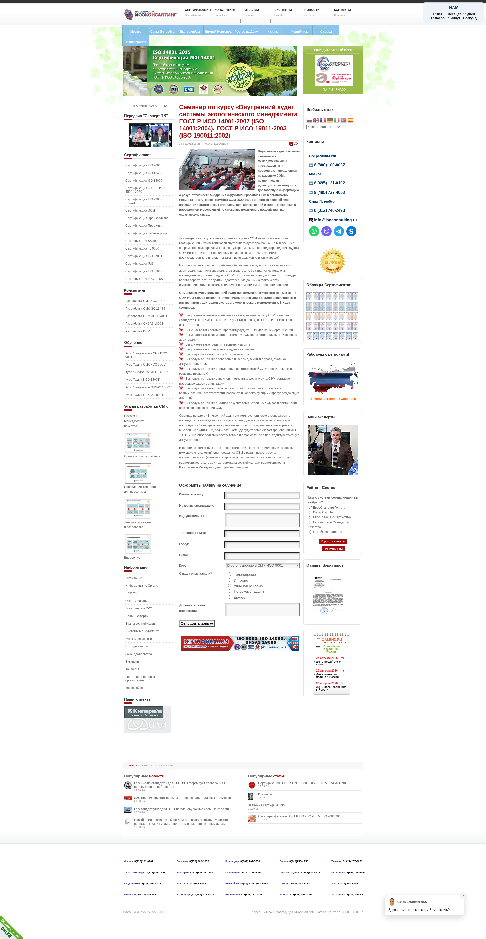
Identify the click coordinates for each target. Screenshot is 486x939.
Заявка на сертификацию (266, 805)
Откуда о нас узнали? (195, 574)
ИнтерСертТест (324, 512)
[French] (323, 121)
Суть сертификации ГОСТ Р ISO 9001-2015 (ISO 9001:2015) (300, 816)
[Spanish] (350, 121)
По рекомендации (249, 591)
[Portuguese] (343, 121)
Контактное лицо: (192, 494)
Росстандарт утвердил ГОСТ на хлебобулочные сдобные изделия (182, 809)
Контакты (265, 794)
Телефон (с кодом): (193, 533)
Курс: (183, 565)
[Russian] (309, 121)
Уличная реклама (248, 586)
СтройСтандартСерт (328, 532)
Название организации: (196, 505)
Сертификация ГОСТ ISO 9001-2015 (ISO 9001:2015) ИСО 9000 (303, 783)
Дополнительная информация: (192, 608)
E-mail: (184, 555)
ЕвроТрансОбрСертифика (332, 517)
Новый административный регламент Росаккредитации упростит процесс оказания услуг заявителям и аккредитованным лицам (181, 821)
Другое (239, 597)
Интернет (242, 580)
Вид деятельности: (193, 516)
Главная (131, 765)
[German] (330, 121)
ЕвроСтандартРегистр (329, 507)
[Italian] (337, 121)
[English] (316, 121)
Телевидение (245, 574)
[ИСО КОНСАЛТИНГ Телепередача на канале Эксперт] (150, 146)
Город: (184, 544)
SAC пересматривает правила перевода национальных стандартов (183, 798)
